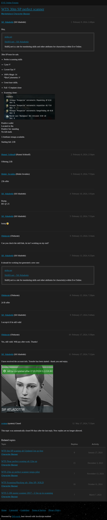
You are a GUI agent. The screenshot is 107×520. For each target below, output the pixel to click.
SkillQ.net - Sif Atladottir (17, 41)
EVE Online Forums (9, 3)
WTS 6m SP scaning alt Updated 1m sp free (22, 450)
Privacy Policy (55, 510)
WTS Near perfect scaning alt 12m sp (19, 461)
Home (4, 510)
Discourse (16, 516)
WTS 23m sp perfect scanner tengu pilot (20, 472)
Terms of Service (39, 510)
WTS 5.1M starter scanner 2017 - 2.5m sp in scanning (27, 493)
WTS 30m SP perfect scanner (22, 9)
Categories (13, 510)
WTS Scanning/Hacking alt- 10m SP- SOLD (22, 482)
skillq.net (8, 37)
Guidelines (24, 510)
